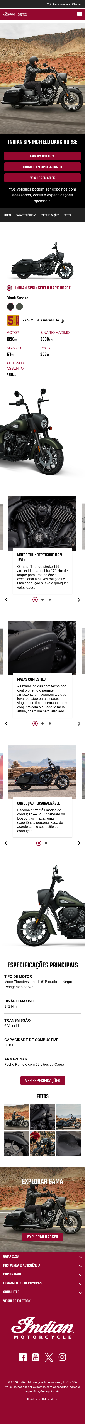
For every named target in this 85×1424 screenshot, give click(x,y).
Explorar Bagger (42, 1237)
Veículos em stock (42, 178)
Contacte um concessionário (42, 167)
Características (26, 215)
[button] (6, 599)
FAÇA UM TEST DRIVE (42, 156)
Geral (7, 215)
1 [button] (35, 599)
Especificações (50, 215)
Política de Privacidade (42, 1399)
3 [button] (50, 599)
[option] (42, 546)
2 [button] (42, 599)
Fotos (67, 215)
